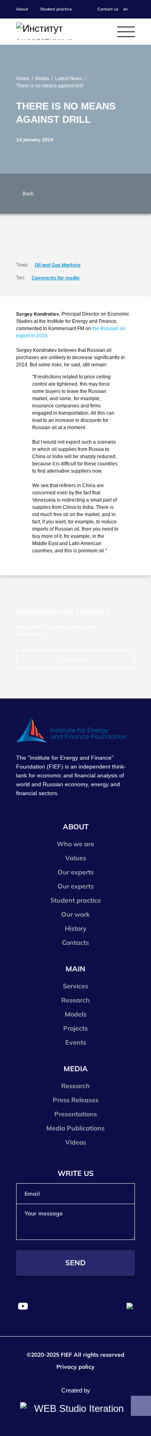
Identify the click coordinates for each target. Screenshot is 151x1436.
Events (75, 1042)
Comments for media (55, 278)
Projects (75, 1028)
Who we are (75, 844)
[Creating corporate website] (75, 1408)
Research (75, 1000)
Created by (75, 1390)
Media (42, 78)
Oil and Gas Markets (58, 265)
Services (75, 986)
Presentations (75, 1114)
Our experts (76, 872)
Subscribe (75, 659)
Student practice (56, 9)
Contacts (75, 942)
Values (75, 858)
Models (76, 1014)
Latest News (68, 78)
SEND (75, 1262)
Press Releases (76, 1100)
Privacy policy (75, 1366)
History (76, 928)
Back (28, 193)
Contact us (107, 9)
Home (22, 78)
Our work (75, 914)
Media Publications (75, 1128)
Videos (75, 1142)
